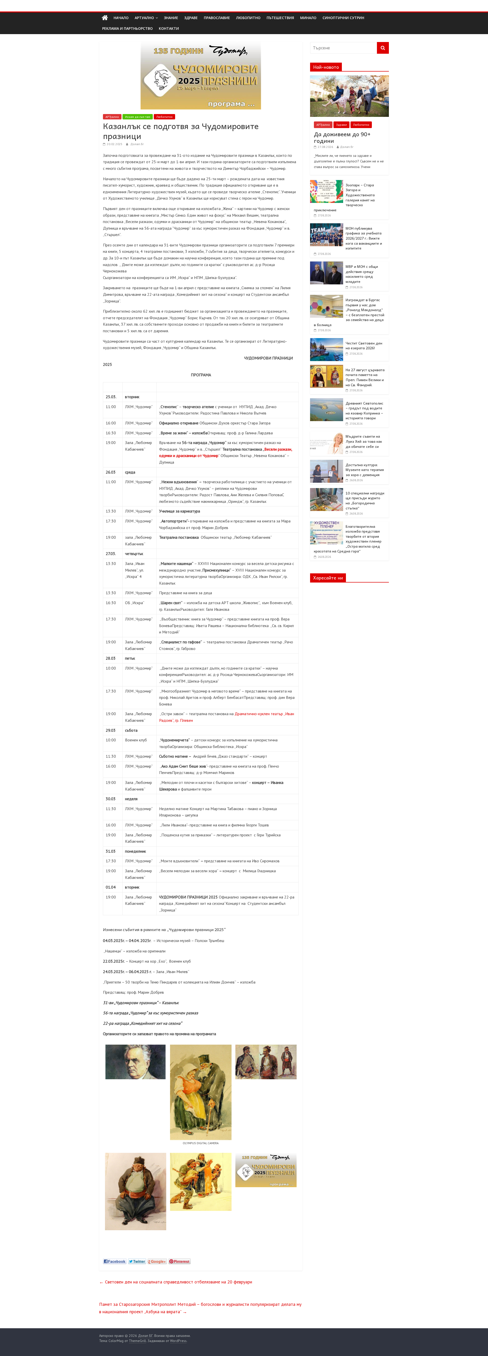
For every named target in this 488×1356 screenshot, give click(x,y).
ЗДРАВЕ (191, 17)
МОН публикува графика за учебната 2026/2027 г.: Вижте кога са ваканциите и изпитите (364, 238)
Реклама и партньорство (127, 28)
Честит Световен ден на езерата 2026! (364, 345)
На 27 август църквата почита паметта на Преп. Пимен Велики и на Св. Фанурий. (365, 377)
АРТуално (144, 17)
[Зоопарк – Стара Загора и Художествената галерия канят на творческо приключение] (326, 183)
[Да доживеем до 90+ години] (349, 78)
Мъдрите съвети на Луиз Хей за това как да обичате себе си (364, 441)
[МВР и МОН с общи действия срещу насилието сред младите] (326, 264)
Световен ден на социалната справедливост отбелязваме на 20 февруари (175, 1282)
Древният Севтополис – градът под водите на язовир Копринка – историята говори (364, 410)
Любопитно (164, 117)
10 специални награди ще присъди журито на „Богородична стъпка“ (365, 500)
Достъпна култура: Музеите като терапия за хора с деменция (365, 469)
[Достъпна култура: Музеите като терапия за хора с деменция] (326, 462)
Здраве (341, 125)
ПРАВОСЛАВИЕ (217, 17)
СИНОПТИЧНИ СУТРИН (343, 17)
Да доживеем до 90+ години (342, 137)
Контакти (169, 28)
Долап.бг (137, 144)
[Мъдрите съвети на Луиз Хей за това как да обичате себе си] (326, 434)
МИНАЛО (308, 17)
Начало (121, 17)
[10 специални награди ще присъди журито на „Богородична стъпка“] (326, 491)
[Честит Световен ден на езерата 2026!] (326, 341)
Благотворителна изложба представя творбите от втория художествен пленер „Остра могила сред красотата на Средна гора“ (348, 538)
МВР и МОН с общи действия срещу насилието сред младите (362, 274)
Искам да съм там (137, 117)
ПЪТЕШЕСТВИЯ (280, 17)
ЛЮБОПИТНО (248, 17)
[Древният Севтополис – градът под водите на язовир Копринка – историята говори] (326, 401)
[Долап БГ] (105, 17)
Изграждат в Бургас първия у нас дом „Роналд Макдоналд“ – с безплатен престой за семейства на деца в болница (349, 312)
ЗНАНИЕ (171, 17)
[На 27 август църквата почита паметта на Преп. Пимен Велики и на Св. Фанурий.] (326, 367)
